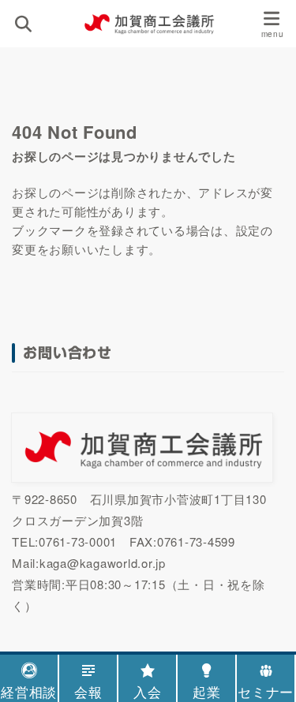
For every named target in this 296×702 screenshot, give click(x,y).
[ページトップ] (264, 611)
